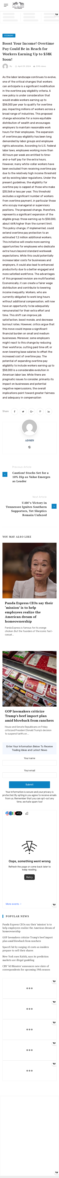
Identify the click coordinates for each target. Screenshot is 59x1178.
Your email (29, 770)
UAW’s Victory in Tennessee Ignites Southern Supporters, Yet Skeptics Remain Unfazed (26, 509)
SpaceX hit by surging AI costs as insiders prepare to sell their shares (25, 948)
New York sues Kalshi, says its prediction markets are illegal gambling (25, 958)
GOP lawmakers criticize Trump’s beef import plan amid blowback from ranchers (29, 716)
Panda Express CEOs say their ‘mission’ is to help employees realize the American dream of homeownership (29, 612)
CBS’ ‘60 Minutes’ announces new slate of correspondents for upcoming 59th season (26, 967)
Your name (29, 758)
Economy (8, 36)
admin (29, 440)
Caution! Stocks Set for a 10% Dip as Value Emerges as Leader (31, 477)
